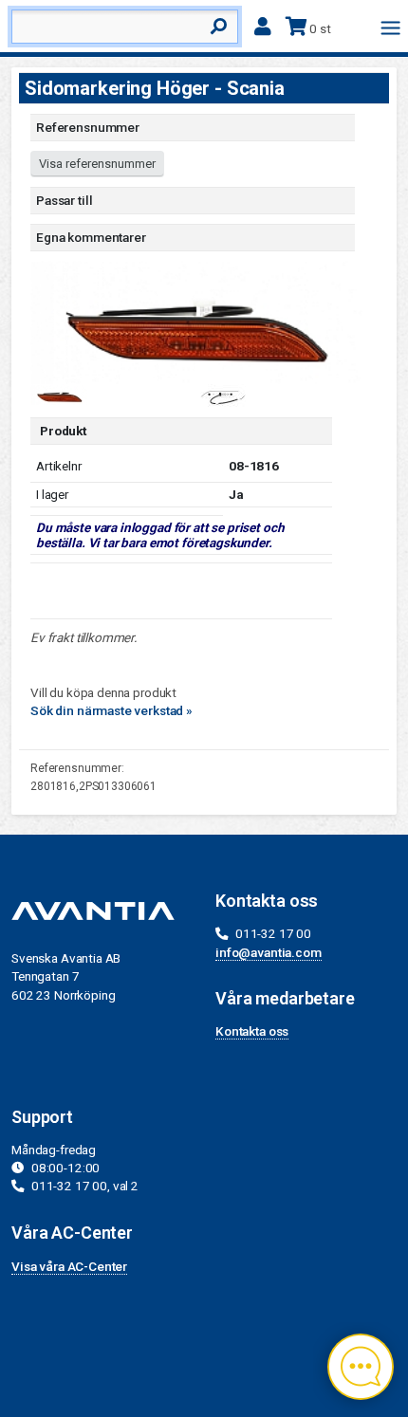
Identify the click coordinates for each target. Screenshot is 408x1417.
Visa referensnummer (97, 163)
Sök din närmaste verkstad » (111, 710)
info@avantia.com (268, 952)
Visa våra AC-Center (69, 1266)
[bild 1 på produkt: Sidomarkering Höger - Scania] (196, 321)
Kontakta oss (251, 1031)
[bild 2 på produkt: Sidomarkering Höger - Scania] (221, 394)
